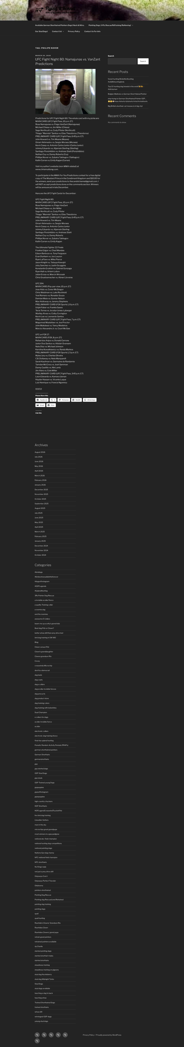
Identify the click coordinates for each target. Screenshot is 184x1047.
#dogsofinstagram (42, 581)
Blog (36, 642)
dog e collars (40, 684)
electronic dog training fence (46, 736)
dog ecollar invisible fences (45, 689)
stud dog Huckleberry (43, 974)
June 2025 (39, 517)
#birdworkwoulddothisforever (46, 577)
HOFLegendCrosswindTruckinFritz (48, 811)
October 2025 (40, 499)
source (38, 388)
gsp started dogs (41, 768)
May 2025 (39, 522)
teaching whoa (40, 998)
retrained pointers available (45, 942)
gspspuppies (40, 797)
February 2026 (40, 480)
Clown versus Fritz (42, 647)
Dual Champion (41, 712)
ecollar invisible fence (43, 722)
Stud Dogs (39, 984)
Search (111, 56)
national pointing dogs (43, 848)
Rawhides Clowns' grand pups (46, 932)
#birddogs (39, 572)
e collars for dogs (41, 717)
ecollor (37, 726)
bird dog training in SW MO (45, 637)
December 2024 (41, 546)
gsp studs (38, 778)
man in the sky (40, 825)
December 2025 (41, 489)
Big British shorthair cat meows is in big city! (125, 106)
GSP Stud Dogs (41, 773)
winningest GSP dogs (43, 1016)
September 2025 (41, 503)
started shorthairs (42, 960)
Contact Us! (57, 31)
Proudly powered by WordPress (108, 1035)
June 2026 (39, 461)
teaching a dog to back (44, 993)
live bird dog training (43, 815)
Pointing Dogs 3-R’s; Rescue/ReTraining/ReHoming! (110, 25)
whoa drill (38, 1012)
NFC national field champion (46, 857)
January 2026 (40, 485)
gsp (36, 764)
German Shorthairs (42, 754)
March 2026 (40, 475)
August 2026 (40, 452)
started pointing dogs (43, 951)
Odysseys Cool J (41, 876)
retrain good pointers (43, 937)
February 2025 (40, 536)
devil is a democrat (42, 670)
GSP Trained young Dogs (44, 782)
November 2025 (41, 494)
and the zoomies (41, 614)
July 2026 (38, 457)
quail (36, 913)
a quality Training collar (44, 605)
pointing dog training (43, 904)
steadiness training (42, 965)
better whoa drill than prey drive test (49, 633)
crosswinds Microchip (43, 666)
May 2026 (39, 466)
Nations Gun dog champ (44, 853)
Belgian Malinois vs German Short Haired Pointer (127, 94)
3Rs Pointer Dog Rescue (44, 595)
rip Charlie (39, 946)
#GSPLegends (40, 586)
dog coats (39, 680)
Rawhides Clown (41, 928)
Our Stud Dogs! (41, 31)
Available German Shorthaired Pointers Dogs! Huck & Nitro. (59, 25)
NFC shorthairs (41, 862)
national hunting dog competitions (48, 843)
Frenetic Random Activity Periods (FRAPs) (51, 745)
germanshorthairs (42, 759)
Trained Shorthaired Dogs (45, 1002)
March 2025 (40, 532)
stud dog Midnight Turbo (44, 979)
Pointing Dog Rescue (43, 895)
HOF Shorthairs (41, 806)
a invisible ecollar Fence (44, 600)
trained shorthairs (42, 1007)
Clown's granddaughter (44, 651)
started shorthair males (44, 956)
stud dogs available (42, 988)
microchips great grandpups (46, 829)
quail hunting (40, 918)
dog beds (38, 675)
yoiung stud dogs (41, 1021)
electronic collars (41, 731)
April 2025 (39, 527)
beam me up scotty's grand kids (47, 623)
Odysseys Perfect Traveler (45, 881)
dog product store (42, 698)
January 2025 (40, 541)
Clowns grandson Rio (43, 656)
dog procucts (40, 694)
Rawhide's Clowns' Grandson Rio (48, 923)
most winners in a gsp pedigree (47, 834)
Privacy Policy (74, 31)
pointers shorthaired (43, 890)
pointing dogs (40, 909)
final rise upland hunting (44, 740)
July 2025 (38, 513)
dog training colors (42, 703)
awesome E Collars (42, 619)
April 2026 (39, 471)
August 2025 (40, 508)
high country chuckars (43, 801)
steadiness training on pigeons (47, 970)
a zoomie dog (40, 609)
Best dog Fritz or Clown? (44, 628)
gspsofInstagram (41, 792)
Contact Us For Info (92, 31)
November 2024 (41, 550)
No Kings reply (40, 867)
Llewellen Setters (41, 820)
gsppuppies (39, 787)
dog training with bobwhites (45, 708)
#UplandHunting (41, 591)
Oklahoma (39, 885)
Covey (37, 661)
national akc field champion (46, 839)
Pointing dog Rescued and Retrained (49, 899)
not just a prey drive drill (44, 871)
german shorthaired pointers (46, 750)
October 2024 (40, 555)
